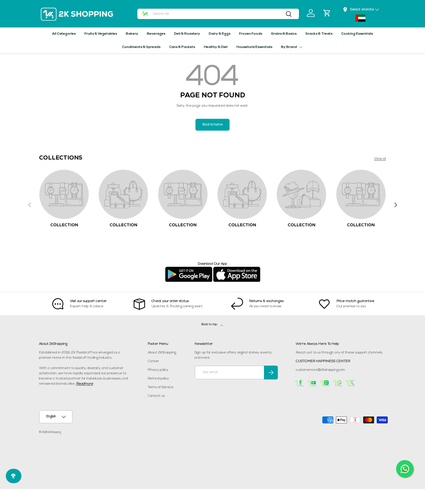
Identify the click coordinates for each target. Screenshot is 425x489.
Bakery (132, 34)
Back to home (212, 124)
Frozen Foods (250, 34)
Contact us (156, 396)
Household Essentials (254, 47)
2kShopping (54, 432)
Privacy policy (158, 370)
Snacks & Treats (318, 34)
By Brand (289, 47)
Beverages (156, 34)
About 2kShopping (162, 352)
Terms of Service (160, 387)
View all (380, 158)
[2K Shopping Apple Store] (236, 269)
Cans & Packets (182, 47)
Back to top (210, 324)
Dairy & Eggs (219, 34)
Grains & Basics (284, 34)
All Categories (64, 34)
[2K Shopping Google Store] (188, 269)
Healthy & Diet (216, 47)
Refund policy (158, 378)
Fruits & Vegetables (100, 34)
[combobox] (218, 14)
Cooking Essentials (357, 34)
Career (153, 361)
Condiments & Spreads (141, 47)
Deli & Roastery (187, 34)
